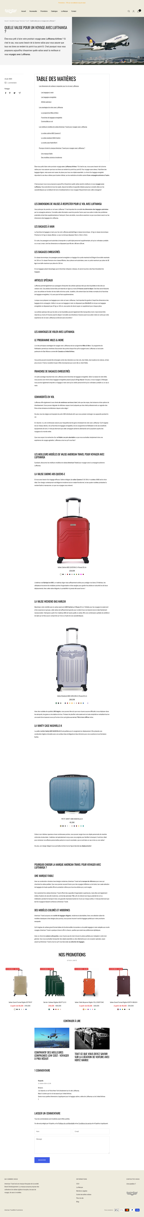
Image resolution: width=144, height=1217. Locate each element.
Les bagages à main (47, 92)
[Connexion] (134, 11)
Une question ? (131, 1184)
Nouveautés (33, 11)
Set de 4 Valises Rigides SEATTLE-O (54, 1002)
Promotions (43, 11)
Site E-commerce (18, 1210)
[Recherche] (129, 11)
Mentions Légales (81, 1191)
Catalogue (54, 11)
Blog (77, 1201)
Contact (73, 11)
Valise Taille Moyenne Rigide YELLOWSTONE (89, 1002)
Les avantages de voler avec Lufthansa (51, 107)
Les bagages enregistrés (48, 97)
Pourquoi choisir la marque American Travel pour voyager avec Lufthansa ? (62, 148)
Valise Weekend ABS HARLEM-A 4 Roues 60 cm (72, 696)
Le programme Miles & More (49, 113)
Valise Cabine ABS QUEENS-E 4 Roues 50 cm (72, 567)
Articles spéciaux (46, 102)
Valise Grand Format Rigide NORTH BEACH (123, 1002)
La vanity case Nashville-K (49, 142)
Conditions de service (85, 1123)
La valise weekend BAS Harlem (50, 138)
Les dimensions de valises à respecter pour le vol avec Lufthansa (59, 86)
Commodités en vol (47, 121)
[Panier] (138, 11)
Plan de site (79, 1198)
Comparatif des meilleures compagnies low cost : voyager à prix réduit (51, 1055)
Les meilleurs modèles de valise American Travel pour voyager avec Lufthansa (63, 127)
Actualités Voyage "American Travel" (19, 21)
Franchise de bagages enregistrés (51, 117)
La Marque (64, 11)
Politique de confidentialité (66, 1123)
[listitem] (5, 93)
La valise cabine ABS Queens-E (51, 133)
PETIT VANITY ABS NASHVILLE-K (72, 819)
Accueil (23, 11)
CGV (77, 1184)
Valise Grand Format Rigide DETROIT (20, 1002)
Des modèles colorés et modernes (51, 157)
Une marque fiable (47, 153)
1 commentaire (12, 82)
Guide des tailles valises (83, 1194)
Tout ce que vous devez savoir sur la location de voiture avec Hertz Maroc (92, 1057)
